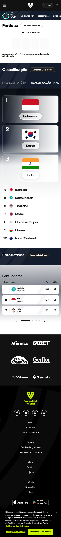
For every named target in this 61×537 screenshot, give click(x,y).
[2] (32, 320)
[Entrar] (57, 5)
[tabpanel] (30, 165)
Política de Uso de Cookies (17, 526)
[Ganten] (19, 359)
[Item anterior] (16, 320)
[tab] (14, 83)
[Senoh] (41, 377)
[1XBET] (41, 342)
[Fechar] (56, 512)
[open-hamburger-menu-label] (4, 5)
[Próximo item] (44, 320)
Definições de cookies (16, 532)
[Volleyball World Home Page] (30, 398)
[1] (25, 320)
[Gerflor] (41, 359)
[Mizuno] (19, 377)
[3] (36, 320)
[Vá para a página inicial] (30, 6)
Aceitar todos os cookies (40, 532)
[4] (39, 320)
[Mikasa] (19, 342)
